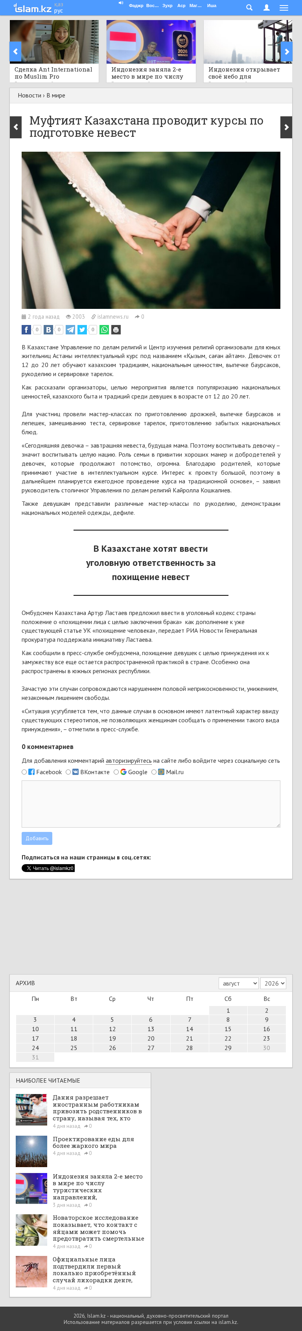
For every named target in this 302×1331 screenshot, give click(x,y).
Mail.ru (175, 772)
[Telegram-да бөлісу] (70, 329)
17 (35, 1038)
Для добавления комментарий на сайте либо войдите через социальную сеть (151, 760)
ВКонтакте (95, 772)
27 (151, 1048)
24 (35, 1048)
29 (228, 1048)
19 (112, 1038)
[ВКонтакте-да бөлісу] (48, 329)
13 (151, 1029)
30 (266, 1048)
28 (189, 1048)
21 (189, 1038)
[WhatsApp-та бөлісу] (104, 329)
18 (73, 1038)
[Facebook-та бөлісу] (26, 329)
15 (228, 1029)
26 (112, 1048)
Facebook (49, 772)
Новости (29, 95)
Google (137, 772)
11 (73, 1029)
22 (228, 1038)
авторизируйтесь (129, 760)
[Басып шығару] (116, 329)
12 (112, 1029)
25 (73, 1048)
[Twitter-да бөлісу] (82, 329)
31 (35, 1057)
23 (266, 1038)
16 (266, 1029)
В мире (55, 95)
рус (58, 10)
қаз (58, 4)
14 (189, 1029)
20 (151, 1038)
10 (35, 1029)
